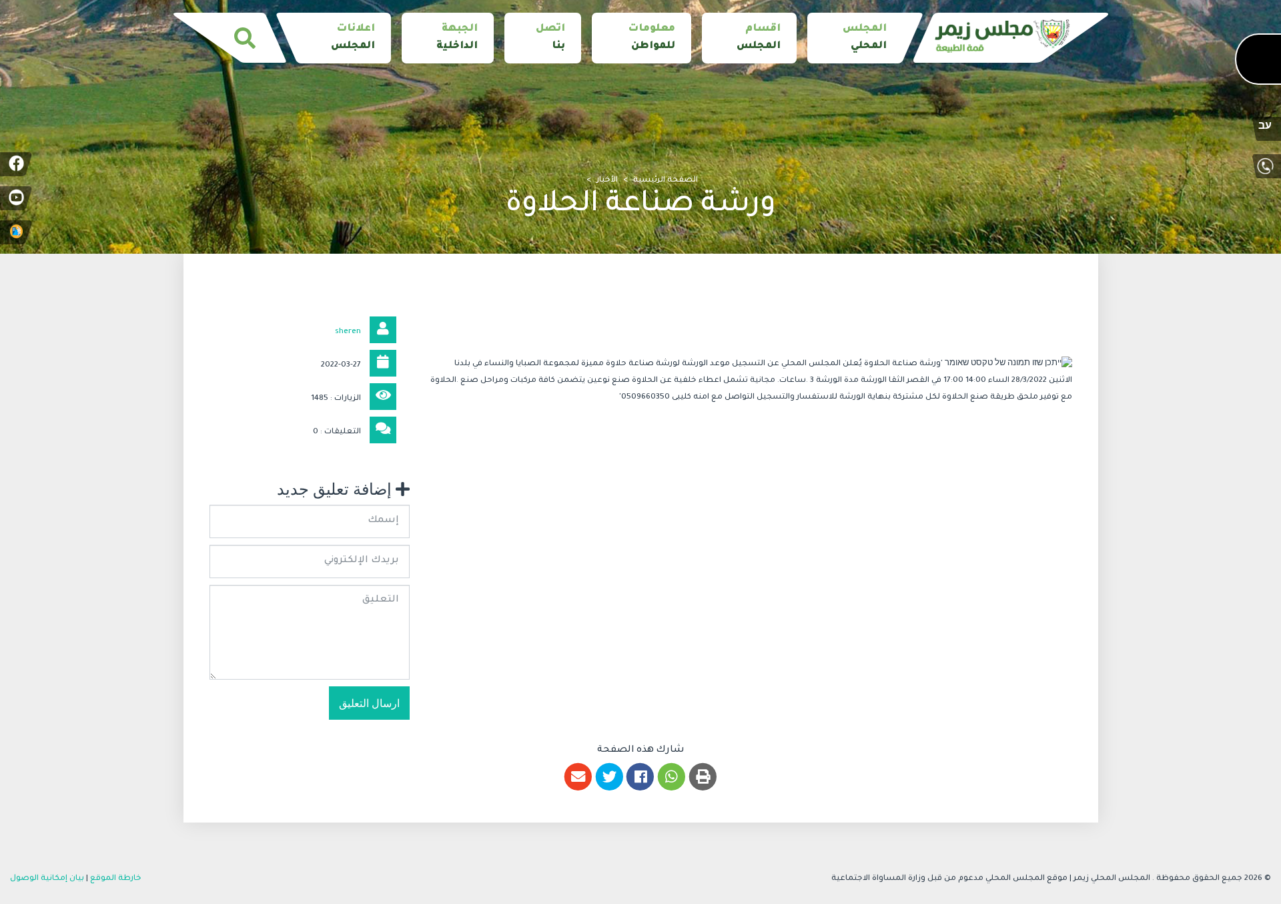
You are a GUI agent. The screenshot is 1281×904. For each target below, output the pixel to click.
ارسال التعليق (369, 703)
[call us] (1265, 166)
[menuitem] (854, 38)
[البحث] (245, 38)
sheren (348, 332)
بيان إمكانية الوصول (47, 879)
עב (1265, 127)
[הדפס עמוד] (703, 776)
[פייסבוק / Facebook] (16, 164)
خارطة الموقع (115, 879)
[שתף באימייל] (578, 776)
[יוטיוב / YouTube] (16, 198)
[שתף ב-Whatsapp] (671, 776)
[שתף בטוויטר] (609, 776)
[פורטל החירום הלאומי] (16, 232)
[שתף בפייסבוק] (640, 776)
